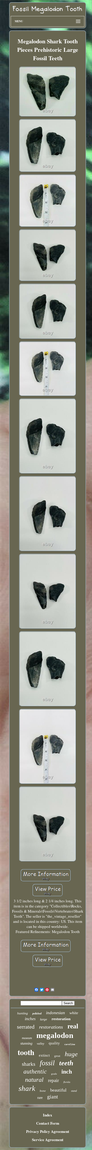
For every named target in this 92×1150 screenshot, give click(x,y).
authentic (35, 1071)
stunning (26, 1043)
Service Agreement (47, 1139)
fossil (47, 1063)
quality (54, 1043)
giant (52, 1097)
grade (54, 1073)
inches (30, 1018)
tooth (26, 1052)
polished (37, 1013)
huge (71, 1054)
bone (43, 1090)
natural (34, 1079)
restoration (61, 1019)
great (57, 1056)
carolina (69, 1044)
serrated (26, 1027)
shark (27, 1088)
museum (27, 1038)
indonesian (55, 1012)
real (72, 1026)
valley (40, 1043)
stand (74, 1090)
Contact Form (47, 1123)
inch (66, 1071)
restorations (51, 1027)
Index (47, 1115)
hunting (22, 1013)
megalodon (54, 1035)
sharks (28, 1064)
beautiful (58, 1090)
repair (53, 1080)
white (73, 1013)
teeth (66, 1063)
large (43, 1019)
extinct (44, 1055)
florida (66, 1082)
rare (40, 1098)
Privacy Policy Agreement (47, 1131)
